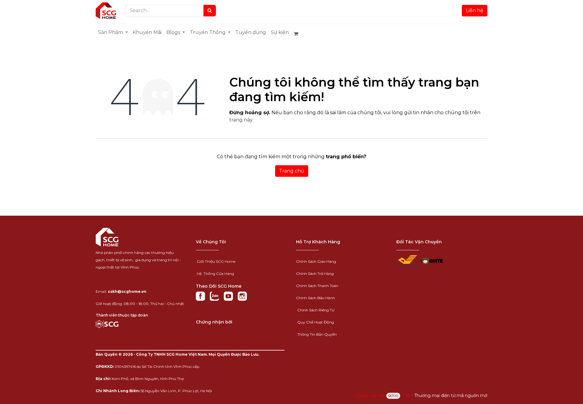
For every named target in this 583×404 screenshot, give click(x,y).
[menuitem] (113, 32)
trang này (240, 120)
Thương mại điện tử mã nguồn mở (450, 395)
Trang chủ (291, 171)
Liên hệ (474, 10)
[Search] (209, 10)
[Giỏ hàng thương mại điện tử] (298, 33)
